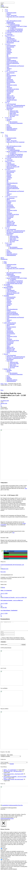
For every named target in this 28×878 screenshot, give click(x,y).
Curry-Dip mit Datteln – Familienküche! (9, 610)
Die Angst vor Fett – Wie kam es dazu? (13, 771)
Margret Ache (4, 403)
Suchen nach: (4, 644)
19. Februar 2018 (5, 400)
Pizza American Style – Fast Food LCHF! (13, 773)
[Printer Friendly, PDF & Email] (5, 550)
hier (13, 532)
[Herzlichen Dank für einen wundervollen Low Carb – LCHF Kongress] (4, 568)
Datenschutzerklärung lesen (7, 818)
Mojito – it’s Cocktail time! (6, 590)
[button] (11, 551)
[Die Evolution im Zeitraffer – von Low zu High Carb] (14, 597)
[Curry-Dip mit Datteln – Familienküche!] (4, 607)
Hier (26, 488)
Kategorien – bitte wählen (7, 754)
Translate (12, 763)
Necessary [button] (3, 847)
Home (2, 383)
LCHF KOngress (16, 564)
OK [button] (16, 817)
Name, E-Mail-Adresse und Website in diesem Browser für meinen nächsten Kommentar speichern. (13, 638)
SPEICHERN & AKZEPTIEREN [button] (9, 869)
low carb (22, 564)
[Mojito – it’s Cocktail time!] (3, 587)
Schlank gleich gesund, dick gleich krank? (13, 779)
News (5, 383)
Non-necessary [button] (4, 858)
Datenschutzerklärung (12, 1)
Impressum (3, 1)
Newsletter (24, 1)
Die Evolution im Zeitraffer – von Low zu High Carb (12, 600)
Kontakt (20, 1)
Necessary (4, 848)
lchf (11, 564)
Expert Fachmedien (5, 564)
